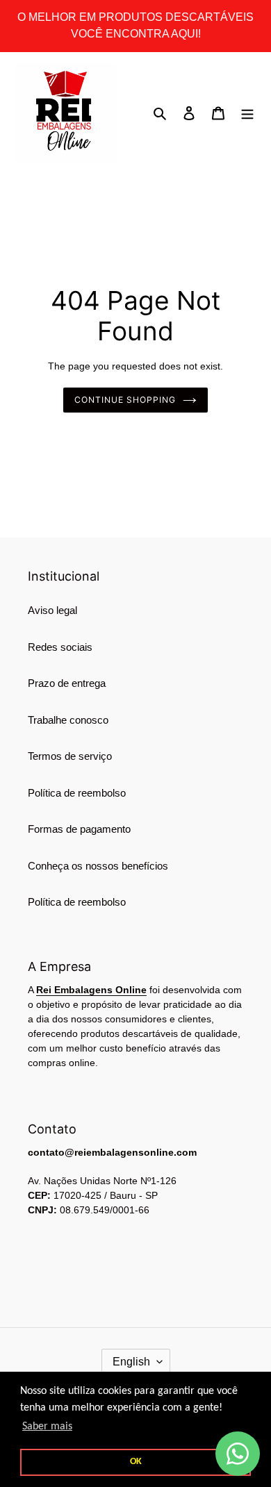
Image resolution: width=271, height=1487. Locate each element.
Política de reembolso (77, 793)
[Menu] (247, 113)
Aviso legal (52, 610)
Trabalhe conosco (68, 720)
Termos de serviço (70, 756)
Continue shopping (125, 399)
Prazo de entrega (67, 683)
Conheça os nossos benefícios (98, 866)
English (131, 1362)
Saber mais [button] (47, 1426)
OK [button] (136, 1461)
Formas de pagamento (79, 829)
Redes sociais (60, 647)
